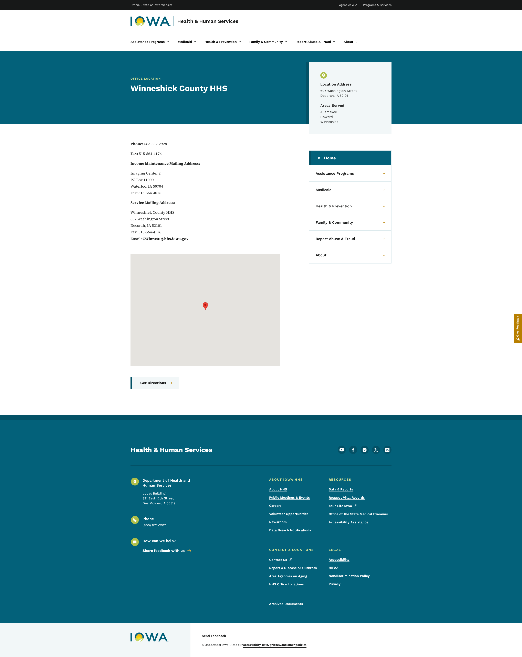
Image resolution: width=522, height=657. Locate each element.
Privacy (335, 584)
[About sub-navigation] (356, 42)
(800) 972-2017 (154, 525)
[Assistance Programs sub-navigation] (168, 42)
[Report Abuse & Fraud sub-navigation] (334, 42)
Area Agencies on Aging (288, 576)
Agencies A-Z (348, 5)
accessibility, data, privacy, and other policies (274, 645)
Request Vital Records (347, 497)
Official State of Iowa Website (151, 5)
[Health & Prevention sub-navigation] (240, 42)
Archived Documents (286, 604)
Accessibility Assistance (348, 522)
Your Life (340, 506)
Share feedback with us (164, 550)
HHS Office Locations (286, 584)
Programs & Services (377, 5)
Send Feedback (214, 636)
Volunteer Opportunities (289, 514)
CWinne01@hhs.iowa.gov (166, 238)
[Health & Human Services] (150, 21)
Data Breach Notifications (290, 530)
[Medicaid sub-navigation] (195, 42)
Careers (275, 506)
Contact (278, 560)
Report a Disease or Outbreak (293, 568)
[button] (205, 306)
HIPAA (333, 568)
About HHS (278, 489)
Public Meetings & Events (289, 497)
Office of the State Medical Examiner (358, 514)
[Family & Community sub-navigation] (286, 42)
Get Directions (153, 383)
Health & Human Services (207, 21)
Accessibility (339, 559)
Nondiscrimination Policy (349, 576)
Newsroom (278, 522)
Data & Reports (341, 489)
